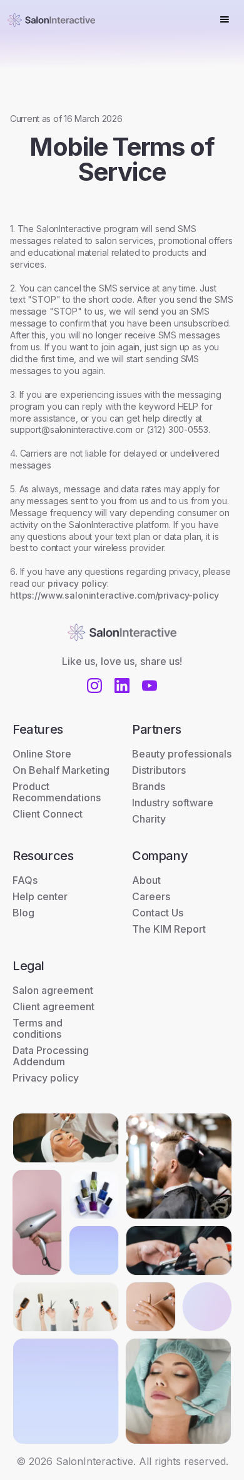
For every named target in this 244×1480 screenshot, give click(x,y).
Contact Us (157, 912)
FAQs (25, 880)
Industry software (172, 802)
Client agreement (53, 1006)
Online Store (42, 753)
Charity (149, 818)
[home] (51, 19)
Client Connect (48, 813)
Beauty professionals (181, 753)
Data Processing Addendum (51, 1056)
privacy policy (77, 583)
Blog (23, 912)
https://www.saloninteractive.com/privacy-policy (114, 595)
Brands (148, 786)
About (146, 880)
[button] (224, 19)
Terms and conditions (38, 1028)
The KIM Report (169, 929)
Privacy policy (46, 1077)
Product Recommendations (57, 792)
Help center (40, 896)
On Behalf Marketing (61, 770)
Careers (151, 896)
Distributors (159, 770)
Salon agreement (53, 990)
